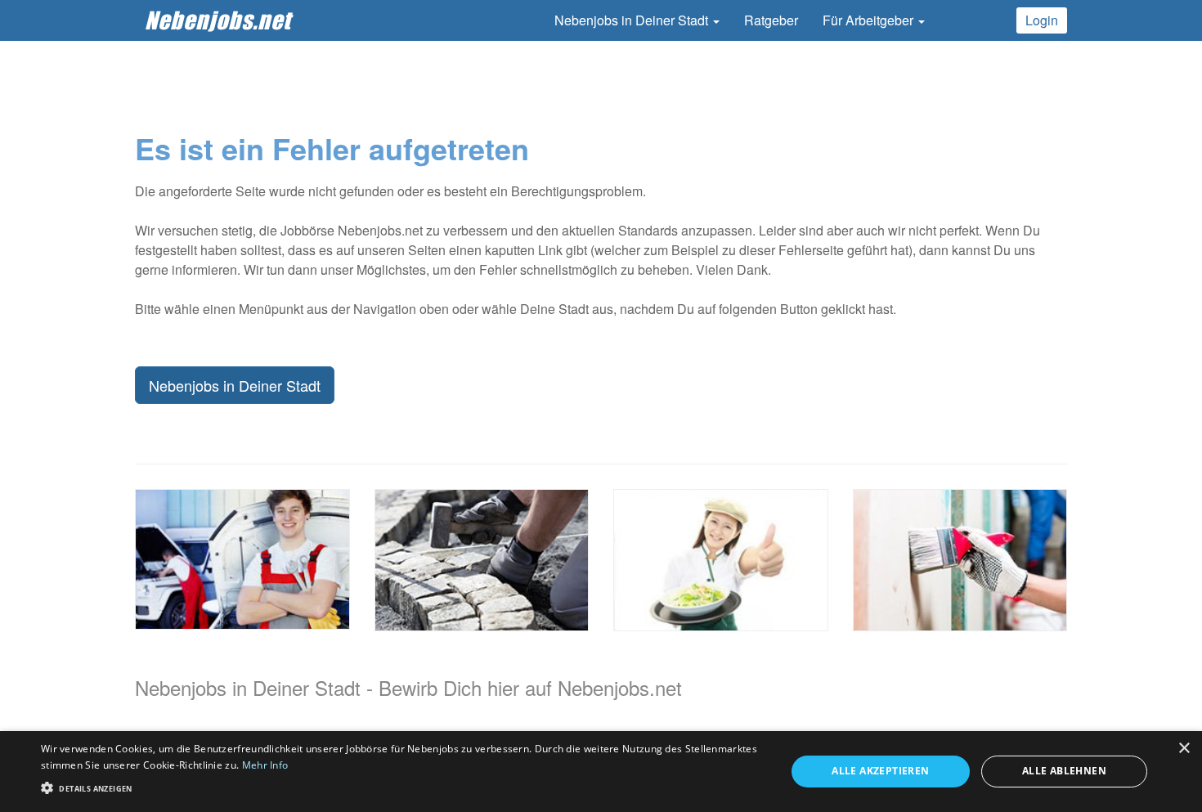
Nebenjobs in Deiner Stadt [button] (632, 20)
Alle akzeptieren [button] (880, 771)
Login (1041, 20)
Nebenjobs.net (218, 20)
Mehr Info (265, 765)
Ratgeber (771, 20)
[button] (402, 787)
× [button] (1183, 748)
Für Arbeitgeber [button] (870, 20)
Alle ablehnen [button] (1064, 771)
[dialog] (601, 771)
